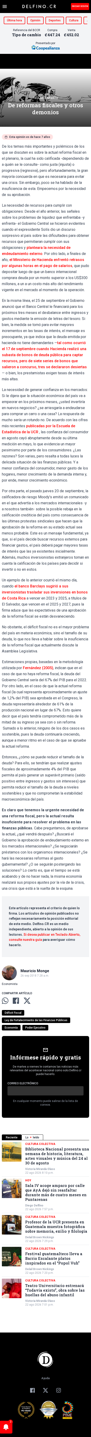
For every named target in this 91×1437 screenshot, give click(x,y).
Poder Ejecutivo (35, 1027)
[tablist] (45, 1137)
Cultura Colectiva (40, 1144)
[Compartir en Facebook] (16, 1000)
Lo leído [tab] (32, 1137)
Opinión (35, 20)
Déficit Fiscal (13, 1012)
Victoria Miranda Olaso (40, 1169)
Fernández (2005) (38, 668)
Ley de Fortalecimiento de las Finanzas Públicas (36, 1020)
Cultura (73, 20)
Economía (11, 1027)
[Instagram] (58, 1390)
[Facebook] (32, 1390)
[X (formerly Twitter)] (45, 1390)
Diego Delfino (34, 1205)
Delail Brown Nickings (39, 1237)
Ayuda (45, 1378)
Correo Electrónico (22, 1083)
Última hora (14, 20)
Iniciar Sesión (80, 6)
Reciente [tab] (12, 1137)
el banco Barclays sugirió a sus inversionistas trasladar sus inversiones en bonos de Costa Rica (45, 592)
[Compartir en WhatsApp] (5, 1000)
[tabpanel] (45, 1224)
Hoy (28, 1180)
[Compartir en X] (27, 1000)
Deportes (55, 20)
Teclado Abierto (45, 98)
